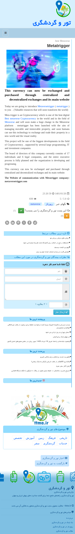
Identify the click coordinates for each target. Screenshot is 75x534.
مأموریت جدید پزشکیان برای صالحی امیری (55, 357)
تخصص (18, 437)
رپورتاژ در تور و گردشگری (63, 526)
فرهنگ (52, 437)
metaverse (35, 204)
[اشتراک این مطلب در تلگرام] (35, 222)
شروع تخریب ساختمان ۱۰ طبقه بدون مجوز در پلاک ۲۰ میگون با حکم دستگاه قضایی (40, 370)
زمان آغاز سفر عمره (63, 366)
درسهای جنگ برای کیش (61, 337)
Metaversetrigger (46, 106)
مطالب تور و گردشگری (64, 531)
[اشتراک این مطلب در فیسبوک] (29, 222)
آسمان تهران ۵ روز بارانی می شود (58, 332)
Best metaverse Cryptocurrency (20, 118)
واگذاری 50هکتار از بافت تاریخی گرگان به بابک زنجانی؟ (50, 361)
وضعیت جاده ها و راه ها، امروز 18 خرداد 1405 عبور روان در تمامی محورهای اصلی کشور (38, 341)
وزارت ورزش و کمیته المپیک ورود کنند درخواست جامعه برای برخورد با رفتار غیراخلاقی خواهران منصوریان (39, 326)
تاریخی (63, 437)
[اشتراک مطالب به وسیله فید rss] (7, 222)
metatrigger (62, 106)
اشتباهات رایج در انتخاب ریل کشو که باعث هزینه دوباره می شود (46, 242)
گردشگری (49, 443)
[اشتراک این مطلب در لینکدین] (12, 222)
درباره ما (69, 518)
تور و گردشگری (52, 22)
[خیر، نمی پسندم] (66, 215)
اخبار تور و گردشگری (53, 458)
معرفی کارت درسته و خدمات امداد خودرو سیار (52, 252)
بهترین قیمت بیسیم (62, 247)
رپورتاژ (49, 204)
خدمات (63, 443)
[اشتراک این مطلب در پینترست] (18, 222)
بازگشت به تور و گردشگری (51, 463)
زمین (41, 437)
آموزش (30, 437)
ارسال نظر (60, 312)
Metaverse (10, 122)
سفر (36, 443)
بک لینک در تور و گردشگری (62, 522)
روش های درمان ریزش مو (59, 238)
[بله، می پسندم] (21, 210)
